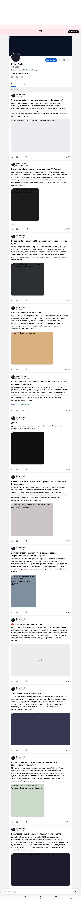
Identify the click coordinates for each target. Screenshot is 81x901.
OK (75, 892)
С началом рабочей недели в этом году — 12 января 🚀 (37, 100)
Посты (13, 84)
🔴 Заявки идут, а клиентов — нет (27, 624)
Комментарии (22, 84)
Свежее (13, 89)
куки (15, 892)
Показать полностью (19, 405)
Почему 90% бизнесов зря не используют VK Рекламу (36, 169)
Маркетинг (19, 165)
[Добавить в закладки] (17, 157)
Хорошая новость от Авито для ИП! (28, 693)
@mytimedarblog (31, 70)
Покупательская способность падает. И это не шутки (36, 834)
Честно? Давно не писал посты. (26, 312)
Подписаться (51, 60)
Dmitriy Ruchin (21, 95)
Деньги (14, 423)
